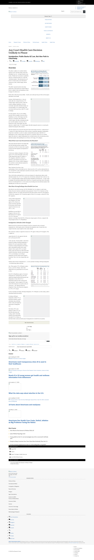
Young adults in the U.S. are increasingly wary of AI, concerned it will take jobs (29, 437)
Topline (12, 451)
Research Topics (48, 16)
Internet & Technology (13, 506)
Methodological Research (14, 511)
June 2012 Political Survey (17, 457)
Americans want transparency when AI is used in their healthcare (27, 363)
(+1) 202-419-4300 (12, 477)
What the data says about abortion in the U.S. (26, 393)
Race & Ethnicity (12, 489)
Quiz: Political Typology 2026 (17, 433)
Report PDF (13, 449)
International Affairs (13, 483)
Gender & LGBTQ (12, 497)
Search (62, 11)
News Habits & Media (13, 509)
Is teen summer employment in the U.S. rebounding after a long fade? (28, 444)
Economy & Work (12, 501)
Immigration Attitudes (29, 344)
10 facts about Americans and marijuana (24, 405)
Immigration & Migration (20, 344)
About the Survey (15, 463)
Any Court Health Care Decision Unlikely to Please (21, 462)
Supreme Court (36, 344)
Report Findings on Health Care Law (19, 454)
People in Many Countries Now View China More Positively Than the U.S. (29, 441)
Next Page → (29, 329)
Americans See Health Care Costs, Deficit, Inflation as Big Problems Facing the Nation (28, 421)
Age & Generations (13, 494)
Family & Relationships (14, 498)
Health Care (14, 344)
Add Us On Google (12, 64)
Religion (10, 491)
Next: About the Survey (29, 322)
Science (10, 504)
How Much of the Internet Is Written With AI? (22, 430)
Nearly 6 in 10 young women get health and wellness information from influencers (29, 376)
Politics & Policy (12, 481)
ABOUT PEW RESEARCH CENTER (14, 541)
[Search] (84, 11)
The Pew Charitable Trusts (73, 542)
